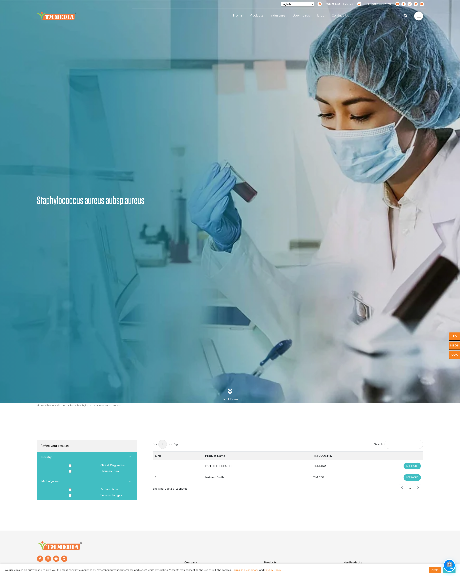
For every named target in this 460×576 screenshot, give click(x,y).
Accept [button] (434, 569)
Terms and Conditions (245, 570)
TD (454, 336)
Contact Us (340, 15)
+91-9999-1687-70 (377, 4)
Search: (378, 444)
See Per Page (166, 444)
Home (237, 15)
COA (454, 355)
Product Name (215, 456)
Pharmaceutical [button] (110, 471)
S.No (158, 456)
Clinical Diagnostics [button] (112, 465)
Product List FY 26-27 (338, 4)
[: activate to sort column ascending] (384, 455)
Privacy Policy (272, 570)
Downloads (301, 15)
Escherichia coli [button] (109, 489)
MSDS (454, 346)
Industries (277, 15)
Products (256, 15)
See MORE (412, 466)
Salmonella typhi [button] (111, 495)
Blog (321, 15)
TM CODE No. (322, 456)
